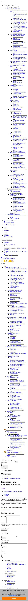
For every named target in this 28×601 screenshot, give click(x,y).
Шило (14, 84)
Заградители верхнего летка (20, 115)
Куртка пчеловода (17, 163)
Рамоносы (15, 89)
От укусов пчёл (16, 29)
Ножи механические (18, 41)
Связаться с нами (11, 575)
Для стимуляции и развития (20, 20)
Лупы (14, 150)
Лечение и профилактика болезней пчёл (17, 268)
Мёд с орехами (16, 191)
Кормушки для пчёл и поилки (17, 364)
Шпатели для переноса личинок (18, 389)
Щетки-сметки (16, 46)
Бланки (14, 172)
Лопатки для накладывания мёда (18, 307)
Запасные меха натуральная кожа (12, 478)
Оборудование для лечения (19, 12)
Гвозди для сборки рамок (19, 72)
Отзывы (3, 488)
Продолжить (4, 529)
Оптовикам (9, 569)
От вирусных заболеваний (19, 19)
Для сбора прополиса (18, 155)
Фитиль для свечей (14, 218)
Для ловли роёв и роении (19, 23)
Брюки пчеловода (17, 166)
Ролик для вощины (17, 80)
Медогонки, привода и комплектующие (15, 99)
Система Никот (16, 136)
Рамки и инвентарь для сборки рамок (16, 317)
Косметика (12, 213)
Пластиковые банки (18, 179)
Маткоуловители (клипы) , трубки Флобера (19, 144)
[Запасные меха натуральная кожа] (13, 491)
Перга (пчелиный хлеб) (18, 202)
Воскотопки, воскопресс (19, 63)
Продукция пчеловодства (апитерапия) (16, 195)
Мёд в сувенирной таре (16, 193)
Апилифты (15, 90)
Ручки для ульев (17, 113)
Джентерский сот (17, 135)
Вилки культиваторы (18, 37)
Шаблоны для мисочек (18, 151)
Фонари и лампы (17, 93)
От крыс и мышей (17, 30)
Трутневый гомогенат (18, 209)
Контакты (6, 235)
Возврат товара (10, 576)
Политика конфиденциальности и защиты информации (15, 562)
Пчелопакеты (16, 88)
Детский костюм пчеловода (20, 168)
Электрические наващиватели (16, 75)
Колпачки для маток (18, 141)
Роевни (14, 86)
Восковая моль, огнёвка (19, 197)
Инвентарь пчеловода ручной (17, 34)
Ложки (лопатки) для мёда (19, 187)
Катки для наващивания (19, 73)
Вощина (15, 62)
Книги (14, 171)
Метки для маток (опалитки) (20, 139)
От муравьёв (16, 31)
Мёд (11, 190)
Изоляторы (15, 146)
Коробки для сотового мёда (20, 183)
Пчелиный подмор (17, 210)
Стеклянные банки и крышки (17, 422)
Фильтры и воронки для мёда (17, 306)
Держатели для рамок (18, 129)
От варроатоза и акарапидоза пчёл (18, 271)
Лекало (14, 81)
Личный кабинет (11, 581)
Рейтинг (3, 526)
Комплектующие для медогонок (18, 107)
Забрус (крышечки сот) (18, 211)
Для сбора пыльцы (17, 156)
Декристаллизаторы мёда (19, 57)
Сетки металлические (18, 94)
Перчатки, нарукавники (19, 167)
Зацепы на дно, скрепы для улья (18, 362)
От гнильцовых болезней (19, 26)
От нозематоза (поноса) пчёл (20, 22)
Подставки (15, 128)
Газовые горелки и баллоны (20, 96)
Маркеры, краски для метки (20, 137)
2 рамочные (16, 101)
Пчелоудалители (17, 131)
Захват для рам (16, 39)
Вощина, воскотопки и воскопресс (18, 61)
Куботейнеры (16, 176)
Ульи (14, 112)
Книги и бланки (14, 170)
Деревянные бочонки (18, 185)
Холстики (15, 125)
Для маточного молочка (19, 158)
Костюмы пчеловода (18, 162)
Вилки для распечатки (18, 35)
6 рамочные (16, 105)
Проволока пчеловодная (19, 70)
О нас (5, 232)
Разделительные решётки (19, 123)
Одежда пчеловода (14, 159)
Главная (6, 476)
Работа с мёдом (13, 50)
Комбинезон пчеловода (18, 164)
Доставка (6, 234)
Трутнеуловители (17, 132)
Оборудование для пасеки (16, 85)
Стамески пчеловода (18, 45)
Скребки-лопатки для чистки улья (18, 303)
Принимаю (14, 598)
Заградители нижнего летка (20, 116)
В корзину (3, 537)
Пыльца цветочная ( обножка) (17, 444)
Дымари (15, 38)
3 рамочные (16, 102)
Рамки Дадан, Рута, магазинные (17, 68)
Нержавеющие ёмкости (18, 186)
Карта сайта (10, 577)
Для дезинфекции (17, 33)
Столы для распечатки (15, 109)
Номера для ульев (17, 127)
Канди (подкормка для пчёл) (20, 27)
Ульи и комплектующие (16, 111)
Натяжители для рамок (18, 77)
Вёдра (14, 178)
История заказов (11, 583)
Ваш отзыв (3, 522)
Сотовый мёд (16, 154)
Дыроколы (15, 78)
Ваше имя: (3, 516)
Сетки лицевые (16, 160)
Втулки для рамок (17, 82)
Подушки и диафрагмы (18, 124)
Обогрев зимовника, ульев (19, 92)
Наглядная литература (18, 174)
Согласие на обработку (11, 595)
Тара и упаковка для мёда (16, 175)
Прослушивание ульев (18, 97)
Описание (6, 494)
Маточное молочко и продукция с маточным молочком (18, 200)
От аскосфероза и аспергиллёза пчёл (17, 17)
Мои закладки (10, 584)
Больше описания (5, 509)
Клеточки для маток (18, 140)
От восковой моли (17, 24)
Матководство (13, 133)
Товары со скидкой (11, 571)
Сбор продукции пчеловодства (17, 152)
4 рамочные (16, 104)
